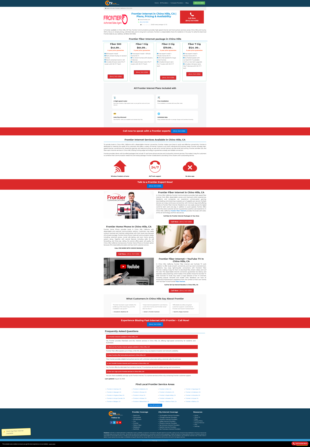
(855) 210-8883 (199, 3)
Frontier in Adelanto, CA (140, 397)
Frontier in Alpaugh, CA (114, 400)
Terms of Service (199, 430)
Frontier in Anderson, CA (193, 400)
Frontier (117, 8)
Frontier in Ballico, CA (192, 409)
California (123, 8)
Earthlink (136, 437)
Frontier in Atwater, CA (166, 406)
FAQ (195, 432)
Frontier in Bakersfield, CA (141, 409)
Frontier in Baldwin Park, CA (167, 409)
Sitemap (196, 434)
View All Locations (155, 413)
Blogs (196, 427)
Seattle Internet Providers (167, 435)
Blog (187, 3)
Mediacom (136, 435)
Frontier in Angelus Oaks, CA (115, 403)
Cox (134, 429)
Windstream (137, 427)
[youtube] (120, 430)
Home (157, 3)
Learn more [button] (52, 444)
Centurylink (137, 425)
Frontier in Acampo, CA (114, 397)
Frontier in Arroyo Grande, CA (116, 406)
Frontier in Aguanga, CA (193, 397)
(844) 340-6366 (143, 22)
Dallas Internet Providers (167, 429)
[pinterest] (117, 430)
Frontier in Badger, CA (113, 409)
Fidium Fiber (137, 433)
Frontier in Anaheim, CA (166, 400)
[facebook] (111, 430)
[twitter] (114, 430)
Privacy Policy (198, 428)
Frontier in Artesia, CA (139, 406)
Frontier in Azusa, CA (192, 406)
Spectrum (136, 423)
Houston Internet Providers (168, 427)
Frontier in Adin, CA (165, 397)
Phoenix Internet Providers (168, 431)
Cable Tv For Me (110, 8)
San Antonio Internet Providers (169, 433)
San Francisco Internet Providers (169, 437)
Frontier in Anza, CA (139, 403)
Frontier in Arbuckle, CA (193, 403)
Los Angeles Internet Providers (169, 423)
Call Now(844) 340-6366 (192, 19)
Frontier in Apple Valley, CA (167, 403)
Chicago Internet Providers (168, 425)
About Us (197, 425)
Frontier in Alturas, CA (139, 400)
